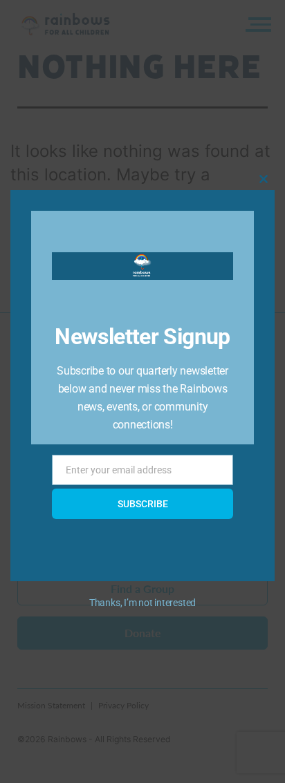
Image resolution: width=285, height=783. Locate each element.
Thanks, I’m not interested (142, 602)
